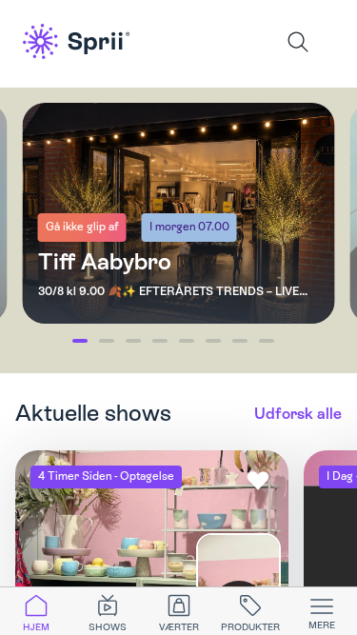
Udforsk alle (298, 414)
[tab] (35, 611)
